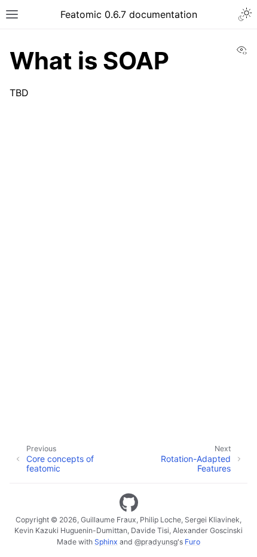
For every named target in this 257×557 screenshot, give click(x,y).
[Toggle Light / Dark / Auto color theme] (245, 14)
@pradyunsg (156, 541)
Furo (192, 541)
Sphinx (106, 541)
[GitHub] (129, 502)
